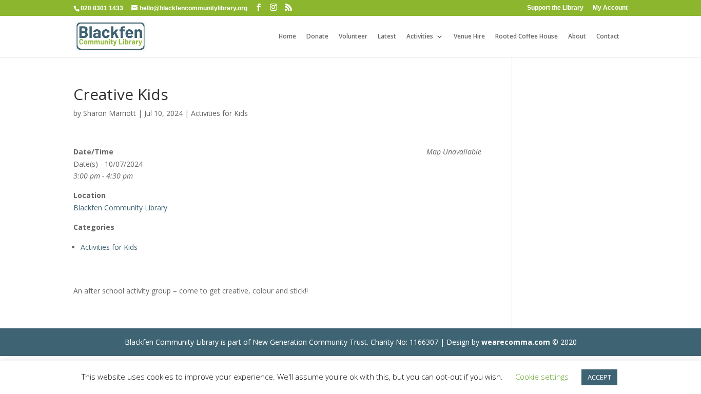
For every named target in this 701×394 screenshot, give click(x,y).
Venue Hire (469, 37)
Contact (607, 37)
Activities (419, 37)
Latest (387, 37)
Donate (317, 37)
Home (287, 37)
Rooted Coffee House (526, 37)
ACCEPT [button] (599, 377)
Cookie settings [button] (542, 376)
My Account (610, 8)
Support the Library (555, 8)
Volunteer (353, 37)
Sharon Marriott (109, 113)
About (577, 37)
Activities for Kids (219, 113)
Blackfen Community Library (120, 207)
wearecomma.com (515, 342)
